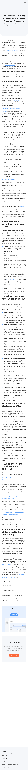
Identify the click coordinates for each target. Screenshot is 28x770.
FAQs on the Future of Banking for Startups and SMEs (13, 601)
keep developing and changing (17, 457)
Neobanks (4, 111)
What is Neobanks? (6, 585)
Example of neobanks (8, 590)
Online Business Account (7, 753)
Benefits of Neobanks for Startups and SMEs (12, 595)
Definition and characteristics (10, 588)
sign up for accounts (10, 65)
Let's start (14, 614)
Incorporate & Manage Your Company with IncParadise (13, 762)
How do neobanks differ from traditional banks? (13, 593)
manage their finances (12, 50)
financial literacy (10, 279)
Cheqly (8, 204)
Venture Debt (4, 755)
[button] (25, 2)
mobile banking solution (8, 564)
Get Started (14, 655)
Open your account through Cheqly (9, 761)
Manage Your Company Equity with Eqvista (10, 764)
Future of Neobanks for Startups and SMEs (12, 598)
